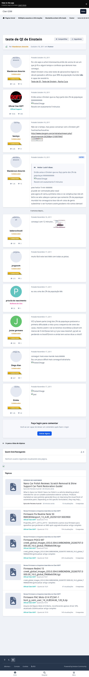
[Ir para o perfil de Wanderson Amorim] (6, 46)
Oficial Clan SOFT (16, 106)
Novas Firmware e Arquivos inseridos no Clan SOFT (42, 511)
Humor (50, 46)
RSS (34, 666)
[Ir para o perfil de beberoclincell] (16, 221)
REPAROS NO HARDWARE (33, 480)
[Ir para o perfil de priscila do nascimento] (16, 291)
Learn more (4, 4)
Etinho (16, 400)
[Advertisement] (45, 26)
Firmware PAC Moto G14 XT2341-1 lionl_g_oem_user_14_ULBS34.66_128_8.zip (46, 599)
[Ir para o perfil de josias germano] (16, 321)
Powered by (75, 666)
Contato (17, 666)
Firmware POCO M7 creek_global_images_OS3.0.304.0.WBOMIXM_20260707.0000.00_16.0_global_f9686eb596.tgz (53, 542)
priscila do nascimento (16, 300)
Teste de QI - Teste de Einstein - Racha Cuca (49, 81)
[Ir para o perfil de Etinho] (16, 391)
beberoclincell (16, 231)
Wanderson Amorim (16, 71)
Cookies (25, 666)
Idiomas (7, 666)
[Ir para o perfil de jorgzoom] (16, 256)
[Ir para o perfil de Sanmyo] (16, 127)
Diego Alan (16, 365)
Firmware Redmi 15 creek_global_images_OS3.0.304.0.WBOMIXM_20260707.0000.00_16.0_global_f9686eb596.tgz (53, 571)
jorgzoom (16, 265)
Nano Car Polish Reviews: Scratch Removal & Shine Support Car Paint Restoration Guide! (50, 485)
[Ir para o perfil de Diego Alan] (16, 356)
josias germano (16, 330)
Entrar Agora (44, 433)
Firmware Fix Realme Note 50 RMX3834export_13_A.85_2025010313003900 (47, 516)
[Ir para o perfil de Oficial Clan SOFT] (16, 97)
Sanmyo (16, 136)
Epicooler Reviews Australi (32, 489)
